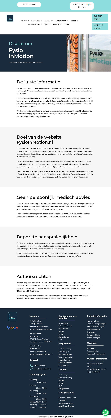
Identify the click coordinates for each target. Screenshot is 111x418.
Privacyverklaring (93, 335)
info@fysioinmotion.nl (43, 369)
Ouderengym (63, 375)
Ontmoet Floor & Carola (68, 398)
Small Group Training (66, 406)
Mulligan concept (65, 363)
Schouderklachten (65, 326)
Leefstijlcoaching (65, 349)
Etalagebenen (64, 337)
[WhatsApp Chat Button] (105, 412)
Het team (90, 348)
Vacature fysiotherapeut (96, 354)
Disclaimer (91, 332)
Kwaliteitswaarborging (95, 326)
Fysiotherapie (64, 351)
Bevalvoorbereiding (66, 403)
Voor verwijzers (93, 321)
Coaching (62, 400)
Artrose (61, 331)
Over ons (23, 21)
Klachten (48, 21)
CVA (60, 340)
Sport (46, 24)
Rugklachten (63, 329)
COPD (61, 334)
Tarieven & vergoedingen (96, 324)
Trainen (73, 21)
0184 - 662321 (40, 365)
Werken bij (35, 21)
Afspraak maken (98, 26)
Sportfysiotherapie (66, 357)
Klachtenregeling (93, 329)
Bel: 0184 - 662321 (98, 17)
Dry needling (63, 365)
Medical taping (64, 360)
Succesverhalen (93, 351)
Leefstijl (56, 24)
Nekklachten (63, 323)
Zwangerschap (34, 24)
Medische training (65, 377)
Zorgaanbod (61, 21)
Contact (67, 24)
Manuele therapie (65, 354)
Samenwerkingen (93, 338)
